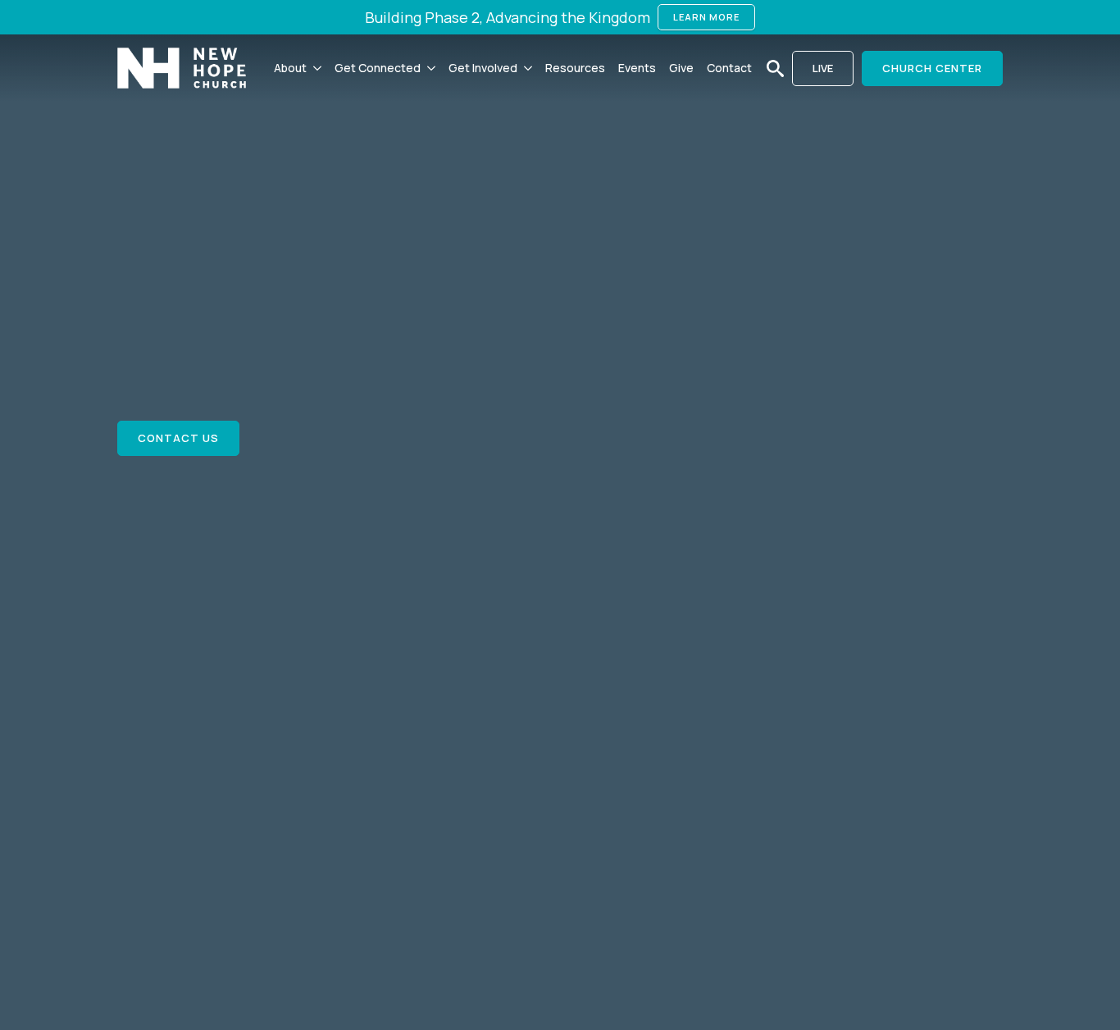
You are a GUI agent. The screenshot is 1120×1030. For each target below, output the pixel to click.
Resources (575, 67)
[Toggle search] (775, 68)
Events (637, 67)
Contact (729, 67)
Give (681, 67)
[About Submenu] (317, 68)
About (290, 67)
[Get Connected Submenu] (431, 68)
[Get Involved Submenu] (528, 68)
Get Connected (378, 67)
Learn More (706, 17)
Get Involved (482, 67)
